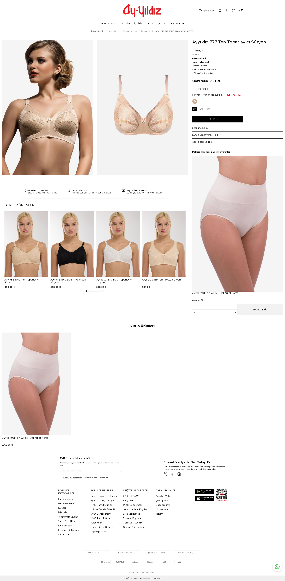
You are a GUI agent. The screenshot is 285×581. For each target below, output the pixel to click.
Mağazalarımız (163, 505)
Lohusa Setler (65, 525)
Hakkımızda (162, 509)
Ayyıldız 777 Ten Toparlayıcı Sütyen (174, 31)
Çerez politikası (163, 500)
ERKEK (150, 23)
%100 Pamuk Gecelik (102, 518)
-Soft (126, 578)
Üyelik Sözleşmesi (132, 505)
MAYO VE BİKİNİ (109, 23)
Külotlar (62, 508)
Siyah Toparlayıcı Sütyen (103, 500)
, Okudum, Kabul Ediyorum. (85, 478)
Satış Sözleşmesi (131, 514)
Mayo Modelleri (66, 499)
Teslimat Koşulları (132, 518)
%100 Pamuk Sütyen (102, 505)
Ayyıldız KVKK (163, 496)
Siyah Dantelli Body (101, 514)
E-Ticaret (134, 578)
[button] (86, 291)
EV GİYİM (125, 23)
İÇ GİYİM (138, 23)
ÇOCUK (161, 23)
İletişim (159, 514)
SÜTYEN (125, 31)
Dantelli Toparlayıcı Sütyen (104, 496)
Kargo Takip (129, 500)
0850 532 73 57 (131, 496)
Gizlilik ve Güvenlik (132, 522)
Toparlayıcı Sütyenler (68, 516)
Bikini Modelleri (66, 503)
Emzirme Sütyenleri (68, 530)
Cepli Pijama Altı (99, 531)
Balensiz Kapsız (142, 31)
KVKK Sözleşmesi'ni (72, 478)
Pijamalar (63, 512)
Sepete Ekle (217, 119)
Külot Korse (97, 522)
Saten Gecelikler (66, 521)
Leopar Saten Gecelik (102, 527)
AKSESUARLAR (177, 23)
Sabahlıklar (63, 534)
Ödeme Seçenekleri (133, 527)
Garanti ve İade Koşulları (135, 509)
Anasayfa (97, 31)
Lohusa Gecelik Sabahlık (103, 509)
